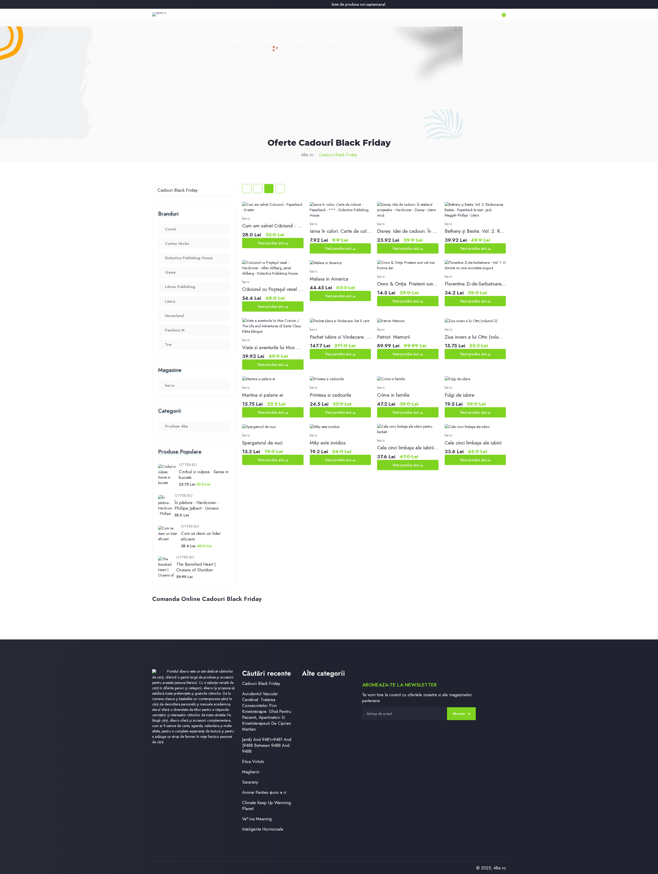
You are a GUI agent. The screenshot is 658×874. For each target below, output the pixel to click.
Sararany (250, 782)
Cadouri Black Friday (338, 155)
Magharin (250, 772)
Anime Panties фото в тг (264, 792)
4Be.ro (307, 155)
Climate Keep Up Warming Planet (266, 806)
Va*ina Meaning (257, 819)
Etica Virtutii (253, 762)
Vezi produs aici (271, 243)
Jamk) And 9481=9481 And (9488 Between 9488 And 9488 (266, 745)
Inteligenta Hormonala (262, 829)
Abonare (459, 713)
